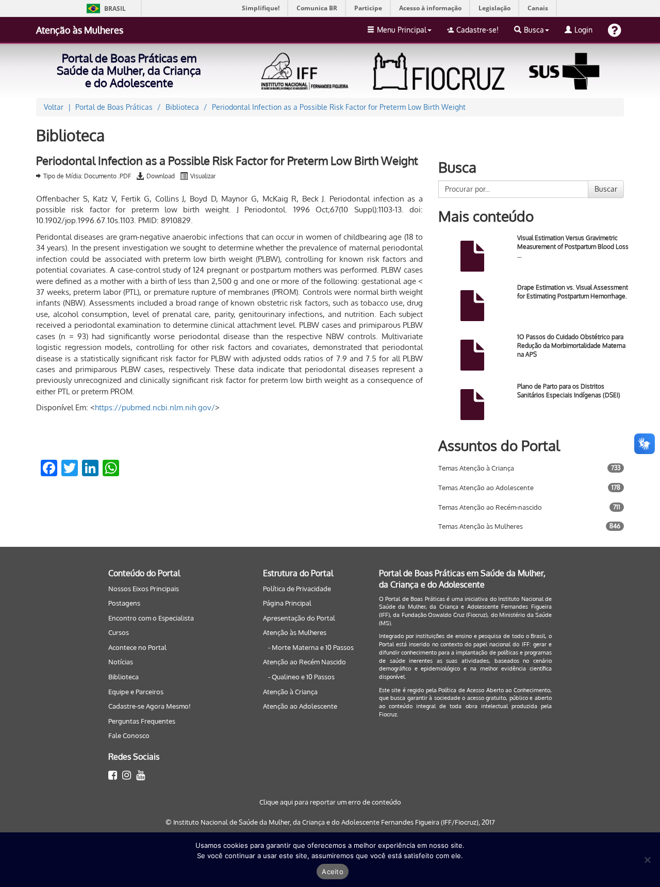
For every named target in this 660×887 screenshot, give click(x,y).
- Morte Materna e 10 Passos (311, 647)
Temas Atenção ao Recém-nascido (490, 507)
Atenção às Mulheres (79, 30)
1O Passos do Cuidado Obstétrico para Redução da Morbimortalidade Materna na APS (571, 345)
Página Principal (287, 603)
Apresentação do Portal (299, 618)
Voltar (53, 107)
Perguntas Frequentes (141, 721)
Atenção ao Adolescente (300, 706)
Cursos (118, 632)
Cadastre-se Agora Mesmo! (149, 706)
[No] (647, 860)
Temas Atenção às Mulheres (480, 526)
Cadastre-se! (477, 29)
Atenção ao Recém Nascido (304, 662)
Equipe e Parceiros (135, 692)
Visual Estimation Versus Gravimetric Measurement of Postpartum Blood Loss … (573, 246)
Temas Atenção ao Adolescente (486, 487)
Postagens (124, 603)
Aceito (332, 871)
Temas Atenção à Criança (476, 468)
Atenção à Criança (290, 692)
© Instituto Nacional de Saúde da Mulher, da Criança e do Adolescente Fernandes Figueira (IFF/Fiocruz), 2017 (330, 822)
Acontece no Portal (137, 647)
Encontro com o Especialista (151, 618)
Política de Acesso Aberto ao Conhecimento (494, 690)
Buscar (606, 189)
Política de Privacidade (297, 588)
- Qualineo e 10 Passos (301, 677)
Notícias (120, 662)
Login (583, 29)
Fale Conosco (129, 735)
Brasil (104, 8)
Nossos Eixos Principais (143, 588)
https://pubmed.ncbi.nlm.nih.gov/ (155, 407)
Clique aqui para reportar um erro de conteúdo (330, 802)
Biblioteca (123, 677)
